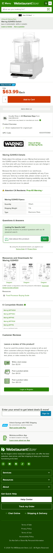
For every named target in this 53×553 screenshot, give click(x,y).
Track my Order (26, 506)
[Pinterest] (29, 464)
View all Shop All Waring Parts (35, 144)
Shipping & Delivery (37, 513)
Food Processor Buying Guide (24, 295)
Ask (44, 239)
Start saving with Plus (17, 428)
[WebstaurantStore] (26, 449)
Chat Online (14, 513)
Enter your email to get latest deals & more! (25, 409)
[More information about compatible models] (25, 304)
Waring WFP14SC (9, 314)
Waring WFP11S (9, 325)
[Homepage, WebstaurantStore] (26, 3)
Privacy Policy (32, 249)
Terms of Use (20, 249)
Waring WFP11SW (9, 321)
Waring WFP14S (9, 318)
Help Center (27, 499)
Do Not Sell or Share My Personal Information (26, 540)
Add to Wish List (26, 109)
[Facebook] (16, 464)
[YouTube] (10, 464)
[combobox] (26, 9)
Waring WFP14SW (10, 310)
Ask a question (19, 27)
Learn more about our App (19, 440)
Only (4, 88)
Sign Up (45, 413)
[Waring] (13, 144)
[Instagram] (3, 464)
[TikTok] (22, 464)
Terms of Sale (26, 525)
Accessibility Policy (26, 537)
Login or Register (26, 389)
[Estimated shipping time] (40, 120)
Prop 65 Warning (34, 190)
